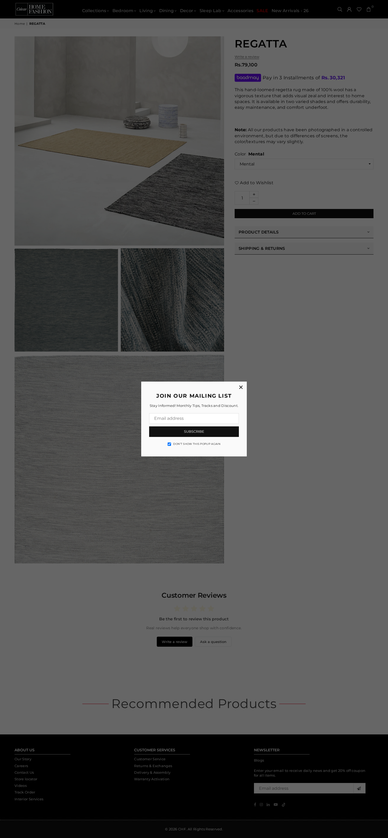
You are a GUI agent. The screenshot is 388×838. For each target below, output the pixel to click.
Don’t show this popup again (196, 444)
